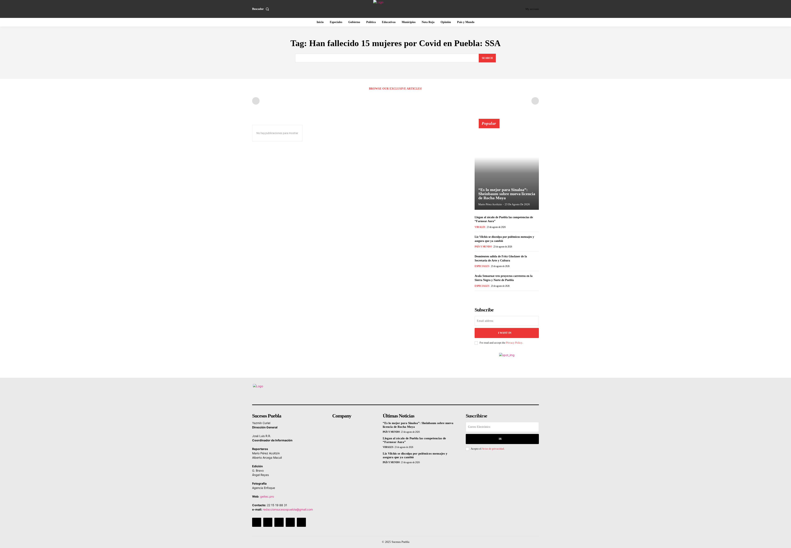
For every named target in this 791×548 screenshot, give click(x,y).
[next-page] (483, 296)
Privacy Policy (514, 342)
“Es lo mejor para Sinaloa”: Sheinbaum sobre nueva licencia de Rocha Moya (506, 193)
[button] (261, 9)
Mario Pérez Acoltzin (490, 204)
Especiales (482, 266)
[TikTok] (278, 522)
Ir (500, 438)
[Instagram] (267, 522)
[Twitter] (290, 522)
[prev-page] (256, 101)
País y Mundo (483, 246)
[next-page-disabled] (535, 101)
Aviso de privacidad (493, 448)
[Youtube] (301, 522)
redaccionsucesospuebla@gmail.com (288, 509)
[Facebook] (256, 522)
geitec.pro (267, 496)
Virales (480, 227)
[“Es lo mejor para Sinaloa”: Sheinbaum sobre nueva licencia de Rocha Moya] (507, 166)
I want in (504, 332)
